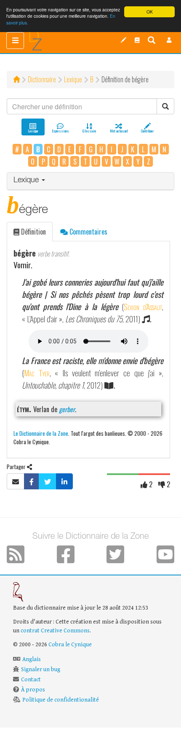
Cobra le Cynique (70, 644)
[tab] (90, 181)
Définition (32, 232)
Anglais (31, 659)
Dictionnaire (42, 79)
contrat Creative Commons (55, 630)
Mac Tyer (37, 373)
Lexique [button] (27, 180)
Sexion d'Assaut (143, 306)
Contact (31, 679)
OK (149, 11)
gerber (67, 409)
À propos (33, 689)
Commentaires (87, 232)
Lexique (73, 79)
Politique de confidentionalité (60, 700)
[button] (169, 40)
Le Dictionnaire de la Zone (40, 433)
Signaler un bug (40, 669)
